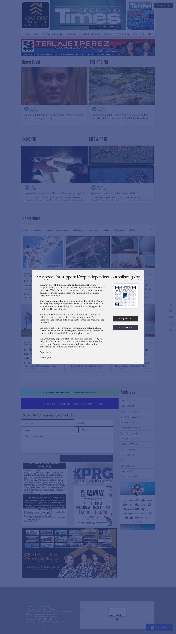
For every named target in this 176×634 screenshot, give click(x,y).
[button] (125, 327)
